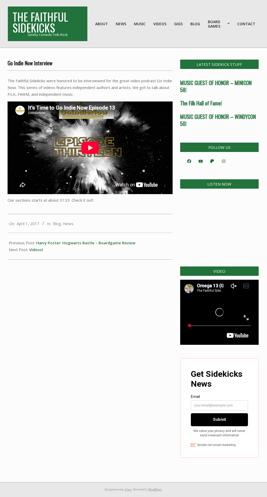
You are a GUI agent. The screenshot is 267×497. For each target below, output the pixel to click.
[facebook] (189, 161)
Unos (128, 489)
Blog (57, 223)
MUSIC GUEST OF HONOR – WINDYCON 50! (218, 120)
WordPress (155, 489)
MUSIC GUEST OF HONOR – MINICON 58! (216, 86)
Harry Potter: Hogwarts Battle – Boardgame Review (85, 242)
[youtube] (201, 161)
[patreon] (212, 161)
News (68, 223)
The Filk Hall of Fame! (201, 103)
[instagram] (224, 161)
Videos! (36, 249)
